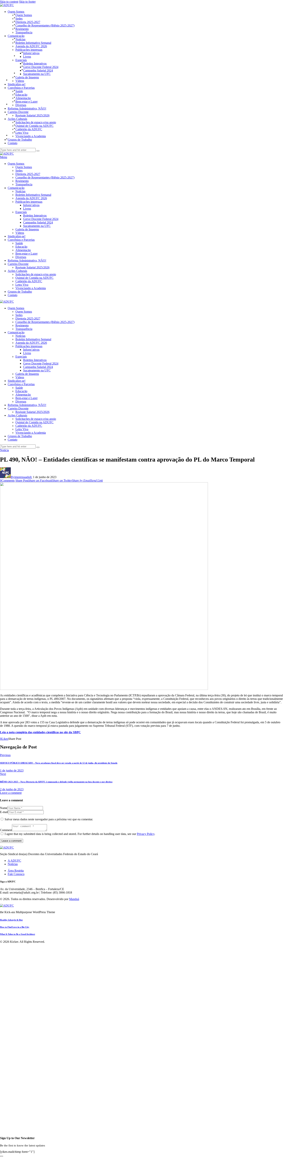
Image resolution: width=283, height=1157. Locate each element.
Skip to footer (27, 1)
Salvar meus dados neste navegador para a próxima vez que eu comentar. (49, 819)
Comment (6, 830)
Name (3, 808)
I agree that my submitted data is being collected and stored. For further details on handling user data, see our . (80, 834)
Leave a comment (11, 792)
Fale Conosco (16, 874)
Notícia (4, 450)
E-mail (4, 812)
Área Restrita (16, 870)
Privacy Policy (145, 834)
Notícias (13, 864)
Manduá (74, 899)
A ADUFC (14, 860)
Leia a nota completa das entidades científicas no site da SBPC (40, 732)
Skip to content (9, 1)
